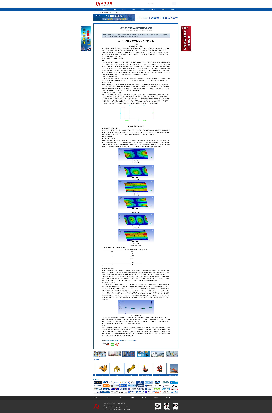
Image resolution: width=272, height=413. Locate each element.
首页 (97, 9)
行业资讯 (133, 9)
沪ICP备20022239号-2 (109, 407)
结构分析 (130, 340)
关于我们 (108, 397)
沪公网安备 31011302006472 (121, 407)
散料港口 (135, 340)
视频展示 (105, 9)
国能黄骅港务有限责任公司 (112, 340)
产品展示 (123, 9)
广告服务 (120, 397)
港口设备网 (100, 12)
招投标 (142, 9)
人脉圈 (114, 9)
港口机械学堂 (173, 9)
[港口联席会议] (186, 26)
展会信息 (144, 397)
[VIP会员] (86, 26)
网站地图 (168, 397)
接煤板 (126, 340)
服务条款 (156, 397)
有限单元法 (121, 340)
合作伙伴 (132, 397)
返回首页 (95, 397)
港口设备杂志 (152, 9)
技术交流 (163, 9)
